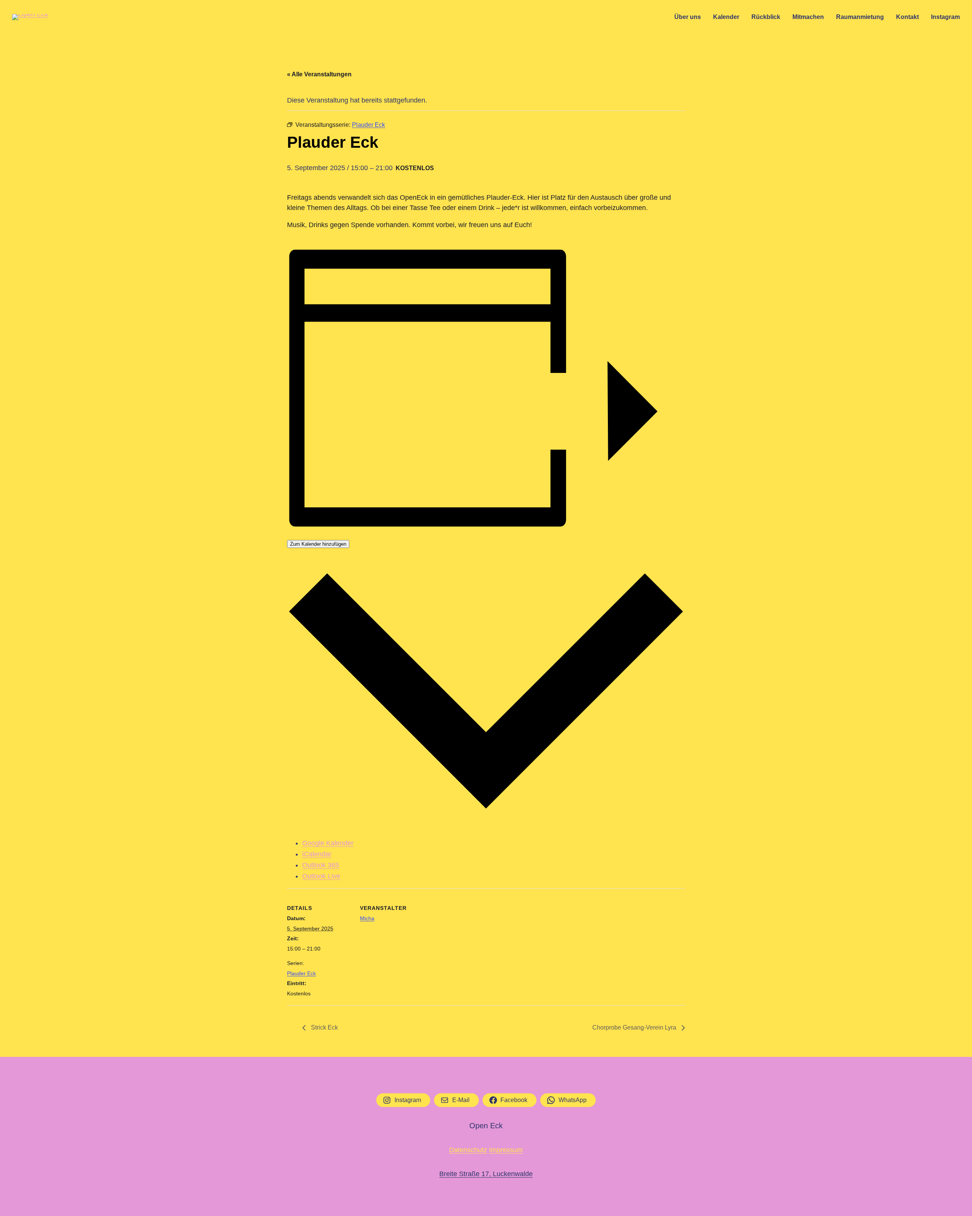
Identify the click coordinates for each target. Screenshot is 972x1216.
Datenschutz (468, 1150)
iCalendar (316, 854)
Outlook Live (321, 876)
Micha (367, 918)
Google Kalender (327, 843)
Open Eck (486, 1125)
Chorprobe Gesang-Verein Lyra (635, 1027)
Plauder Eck (301, 973)
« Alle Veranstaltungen (319, 74)
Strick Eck (323, 1027)
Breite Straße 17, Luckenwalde (486, 1174)
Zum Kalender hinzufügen (318, 544)
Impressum (506, 1150)
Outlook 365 (320, 865)
